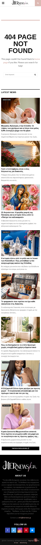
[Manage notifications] (35, 540)
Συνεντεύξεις (6, 405)
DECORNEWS (6, 318)
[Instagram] (19, 530)
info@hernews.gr (25, 518)
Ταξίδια (5, 142)
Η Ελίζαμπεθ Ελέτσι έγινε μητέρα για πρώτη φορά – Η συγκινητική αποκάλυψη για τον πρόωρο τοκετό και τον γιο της (20, 390)
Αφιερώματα (6, 186)
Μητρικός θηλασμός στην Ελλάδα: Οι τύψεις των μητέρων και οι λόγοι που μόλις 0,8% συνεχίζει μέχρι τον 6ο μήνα (20, 128)
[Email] (32, 530)
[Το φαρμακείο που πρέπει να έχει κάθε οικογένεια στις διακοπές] (20, 286)
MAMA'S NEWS (7, 99)
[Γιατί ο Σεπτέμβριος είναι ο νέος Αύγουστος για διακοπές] (20, 154)
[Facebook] (7, 530)
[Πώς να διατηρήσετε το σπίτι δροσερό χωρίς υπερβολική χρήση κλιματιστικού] (20, 330)
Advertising (23, 543)
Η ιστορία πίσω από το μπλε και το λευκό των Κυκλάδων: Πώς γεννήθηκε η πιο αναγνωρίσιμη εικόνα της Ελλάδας (19, 260)
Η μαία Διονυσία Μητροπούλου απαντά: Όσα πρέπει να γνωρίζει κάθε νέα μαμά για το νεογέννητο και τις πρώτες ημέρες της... (20, 434)
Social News (6, 362)
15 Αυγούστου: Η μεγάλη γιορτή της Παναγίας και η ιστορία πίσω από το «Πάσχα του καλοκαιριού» (17, 214)
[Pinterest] (26, 530)
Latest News (8, 92)
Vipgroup (30, 540)
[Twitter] (13, 530)
